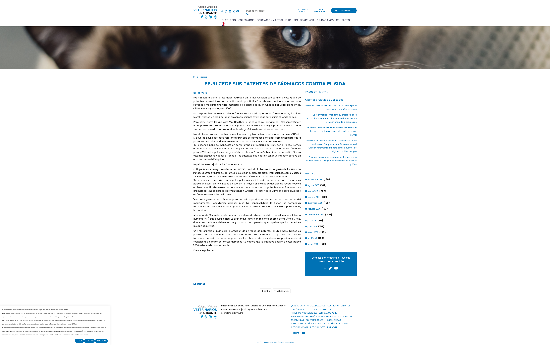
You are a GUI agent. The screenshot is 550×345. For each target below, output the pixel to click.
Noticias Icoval (299, 327)
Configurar (101, 341)
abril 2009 (312, 238)
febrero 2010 (313, 197)
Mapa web (332, 327)
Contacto (343, 20)
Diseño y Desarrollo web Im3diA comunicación (275, 342)
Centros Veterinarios (338, 305)
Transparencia (303, 20)
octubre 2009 (313, 209)
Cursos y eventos (321, 309)
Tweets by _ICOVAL (316, 92)
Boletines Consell (315, 320)
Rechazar (89, 341)
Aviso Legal (297, 323)
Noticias (203, 77)
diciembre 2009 (314, 203)
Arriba (267, 291)
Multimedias (297, 320)
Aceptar (79, 341)
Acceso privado (344, 10)
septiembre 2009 (315, 214)
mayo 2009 (312, 232)
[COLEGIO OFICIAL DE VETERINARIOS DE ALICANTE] (205, 11)
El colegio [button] (228, 20)
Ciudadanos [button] (325, 20)
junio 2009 (312, 226)
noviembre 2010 (314, 179)
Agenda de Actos (316, 305)
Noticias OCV (317, 327)
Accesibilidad (334, 320)
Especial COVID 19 (328, 312)
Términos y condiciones (304, 312)
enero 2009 (312, 244)
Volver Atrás (282, 291)
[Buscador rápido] (247, 14)
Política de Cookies (339, 323)
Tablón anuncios (300, 309)
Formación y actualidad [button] (274, 20)
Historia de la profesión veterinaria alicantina (316, 316)
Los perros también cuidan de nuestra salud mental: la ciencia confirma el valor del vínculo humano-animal (331, 131)
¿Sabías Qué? (298, 305)
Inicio (195, 77)
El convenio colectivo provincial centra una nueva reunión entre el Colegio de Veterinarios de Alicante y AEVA (331, 161)
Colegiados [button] (246, 20)
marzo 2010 (312, 191)
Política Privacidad (315, 323)
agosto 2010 (313, 185)
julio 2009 (311, 220)
